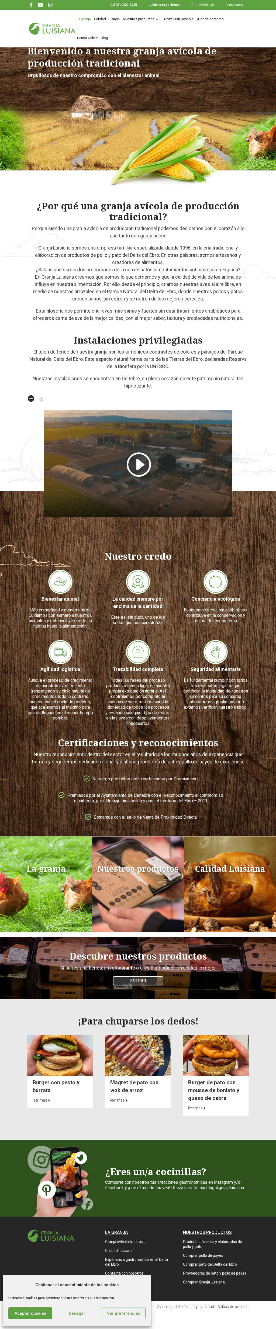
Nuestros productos (138, 19)
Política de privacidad (196, 1306)
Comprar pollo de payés (203, 1255)
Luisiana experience (164, 5)
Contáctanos (234, 5)
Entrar (138, 980)
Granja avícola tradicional (126, 1242)
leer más (40, 1100)
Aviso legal (166, 1306)
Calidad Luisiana (107, 19)
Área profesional (202, 5)
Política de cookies (232, 1306)
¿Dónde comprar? (210, 19)
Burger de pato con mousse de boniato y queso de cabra (213, 1090)
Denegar (77, 1313)
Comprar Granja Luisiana (204, 1282)
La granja (84, 19)
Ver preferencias (123, 1313)
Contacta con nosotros (124, 1273)
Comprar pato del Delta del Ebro (210, 1264)
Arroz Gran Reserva (178, 19)
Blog (104, 38)
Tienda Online (87, 38)
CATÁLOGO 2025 (124, 5)
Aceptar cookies (30, 1313)
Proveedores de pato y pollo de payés (214, 1273)
